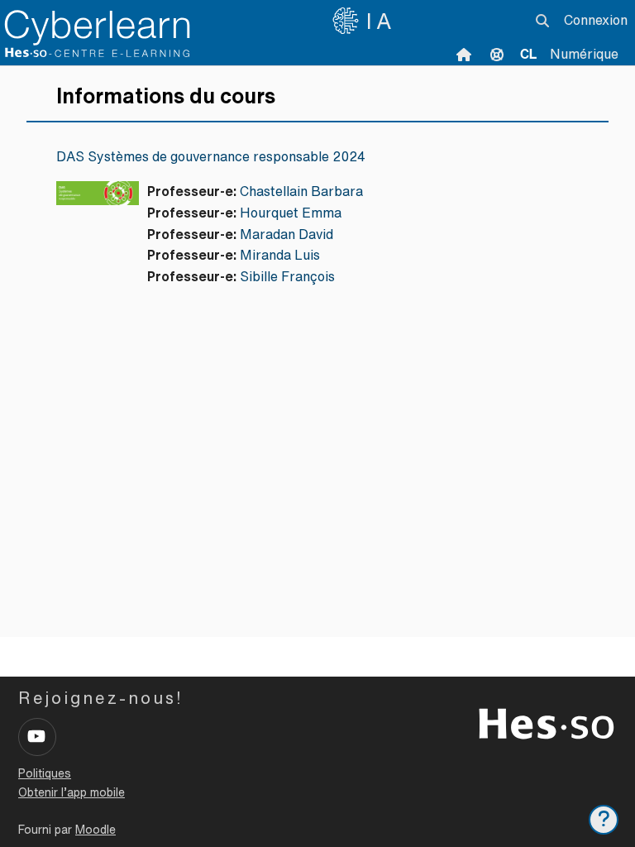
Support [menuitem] (496, 53)
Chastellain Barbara (301, 191)
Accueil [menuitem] (463, 53)
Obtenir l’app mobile (71, 792)
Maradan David (286, 234)
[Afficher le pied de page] (603, 820)
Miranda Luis (280, 254)
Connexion (596, 19)
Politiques (44, 773)
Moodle (95, 829)
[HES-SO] (546, 722)
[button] (542, 20)
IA (381, 20)
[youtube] (37, 737)
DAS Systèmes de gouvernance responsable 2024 (210, 156)
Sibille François (287, 276)
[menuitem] (528, 53)
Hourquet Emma (290, 212)
